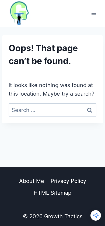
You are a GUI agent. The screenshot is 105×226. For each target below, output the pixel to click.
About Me (31, 181)
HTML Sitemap (52, 193)
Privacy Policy (68, 181)
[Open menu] (94, 13)
